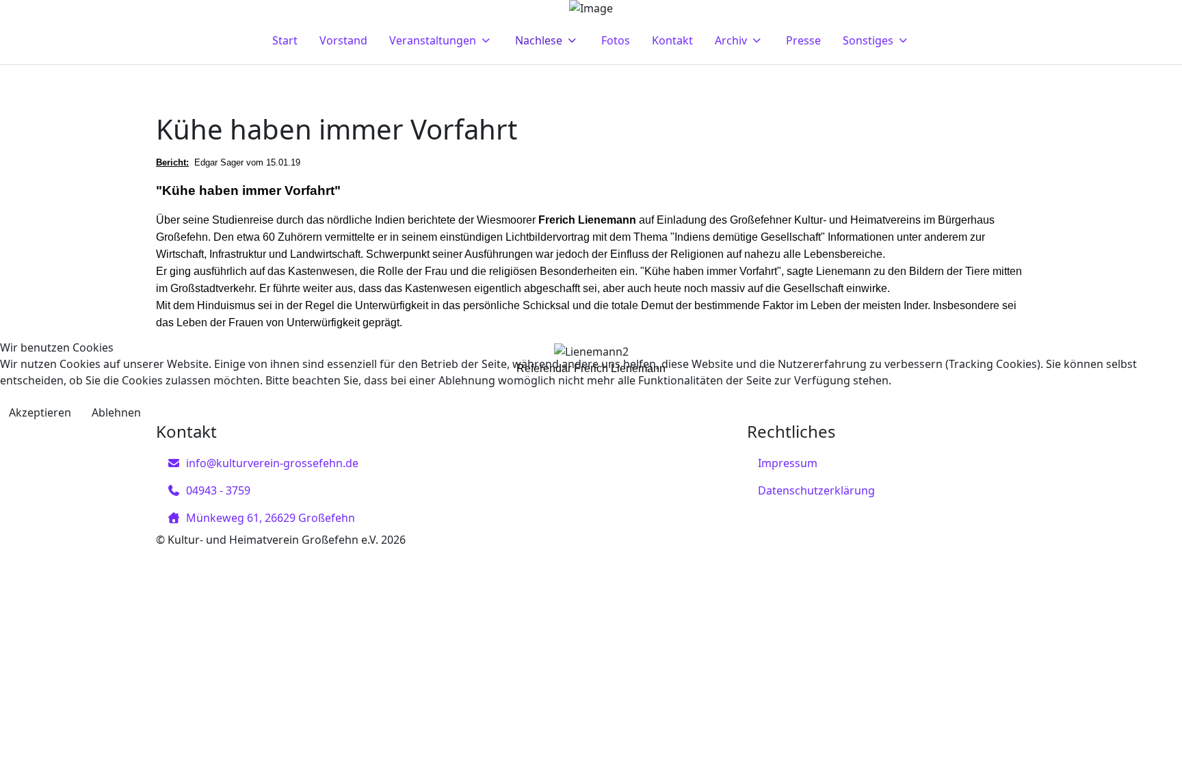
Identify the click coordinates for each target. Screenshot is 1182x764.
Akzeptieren (40, 412)
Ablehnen (116, 412)
